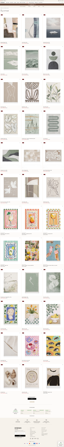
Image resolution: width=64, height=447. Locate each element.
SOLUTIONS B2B (40, 2)
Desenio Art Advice (44, 427)
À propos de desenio (32, 427)
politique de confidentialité (19, 437)
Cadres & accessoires (22, 2)
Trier (43, 6)
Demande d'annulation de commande (44, 434)
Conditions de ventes (44, 431)
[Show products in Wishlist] (61, 2)
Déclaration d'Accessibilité (33, 432)
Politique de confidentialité (45, 433)
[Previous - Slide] (19, 411)
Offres (27, 2)
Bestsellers (7, 2)
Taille (38, 6)
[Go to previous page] (30, 401)
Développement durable (32, 431)
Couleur (29, 6)
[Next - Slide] (51, 411)
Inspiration (36, 2)
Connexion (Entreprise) (32, 436)
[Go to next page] (33, 401)
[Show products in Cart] (62, 2)
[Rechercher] (60, 2)
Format (34, 6)
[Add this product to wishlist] (20, 15)
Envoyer (20, 435)
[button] (60, 444)
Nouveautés (11, 2)
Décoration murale (31, 2)
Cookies (42, 432)
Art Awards (31, 435)
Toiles (18, 2)
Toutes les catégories (22, 6)
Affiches (15, 2)
